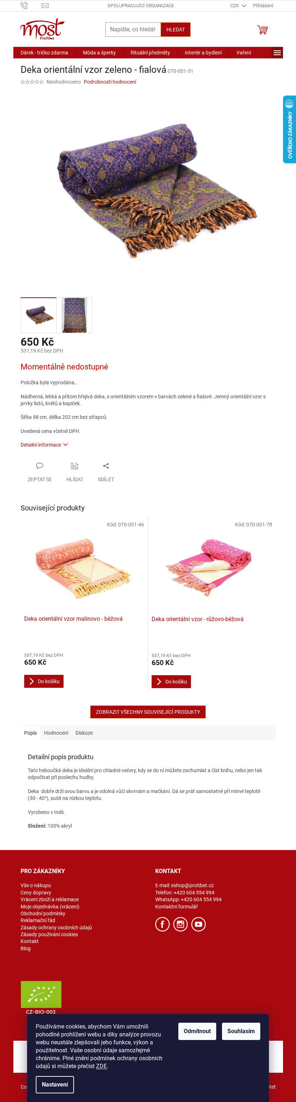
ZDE (101, 1066)
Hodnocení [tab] (56, 733)
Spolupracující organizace (141, 5)
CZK (235, 5)
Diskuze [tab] (84, 733)
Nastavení (55, 1084)
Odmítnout (197, 1031)
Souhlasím (241, 1031)
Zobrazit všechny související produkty (148, 712)
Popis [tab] (30, 733)
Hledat (175, 29)
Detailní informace (41, 445)
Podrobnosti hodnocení (110, 82)
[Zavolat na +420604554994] (31, 5)
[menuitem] (44, 52)
